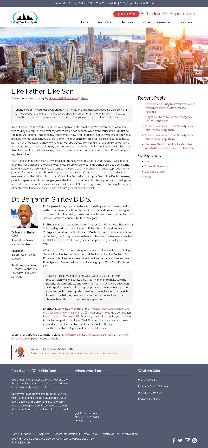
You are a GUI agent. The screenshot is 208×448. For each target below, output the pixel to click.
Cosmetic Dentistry (156, 166)
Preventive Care (147, 379)
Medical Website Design (75, 438)
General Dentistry (155, 171)
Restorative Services (100, 334)
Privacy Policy (89, 434)
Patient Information (156, 22)
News (84, 98)
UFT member (56, 240)
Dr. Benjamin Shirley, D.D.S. (58, 349)
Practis (15, 442)
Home (84, 22)
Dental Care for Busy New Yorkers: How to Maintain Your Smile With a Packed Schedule (170, 108)
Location (186, 22)
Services (127, 22)
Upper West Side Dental (63, 98)
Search (25, 442)
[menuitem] (84, 22)
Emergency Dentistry (74, 334)
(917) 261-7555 (126, 14)
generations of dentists (81, 188)
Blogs (148, 161)
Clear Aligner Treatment (61, 316)
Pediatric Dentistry (149, 399)
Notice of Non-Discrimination (120, 434)
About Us (104, 22)
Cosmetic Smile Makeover (153, 386)
